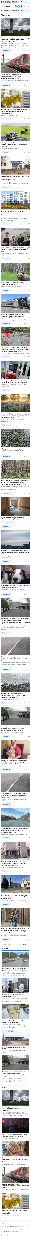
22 (3, 554)
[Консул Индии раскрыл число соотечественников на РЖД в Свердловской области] (15, 63)
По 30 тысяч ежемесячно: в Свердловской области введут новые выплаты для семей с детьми (15, 1159)
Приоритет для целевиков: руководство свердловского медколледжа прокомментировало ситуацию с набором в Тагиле (15, 1074)
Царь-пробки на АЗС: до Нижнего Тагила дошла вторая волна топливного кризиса (14, 969)
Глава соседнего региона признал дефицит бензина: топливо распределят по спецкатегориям (14, 1108)
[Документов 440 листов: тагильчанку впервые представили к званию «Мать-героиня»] (15, 884)
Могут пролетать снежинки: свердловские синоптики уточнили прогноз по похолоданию (14, 1212)
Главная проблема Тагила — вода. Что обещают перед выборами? (13, 1021)
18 (20, 351)
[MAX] (21, 6)
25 (8, 797)
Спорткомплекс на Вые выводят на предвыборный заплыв (12, 995)
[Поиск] (24, 6)
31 (3, 251)
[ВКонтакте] (18, 6)
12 (25, 519)
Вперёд (25, 944)
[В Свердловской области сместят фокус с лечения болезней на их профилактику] (15, 237)
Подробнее (15, 2)
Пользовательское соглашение (9, 1231)
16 (16, 284)
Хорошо (27, 2)
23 (10, 624)
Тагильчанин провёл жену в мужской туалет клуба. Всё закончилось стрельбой (15, 1135)
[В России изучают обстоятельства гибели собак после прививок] (15, 574)
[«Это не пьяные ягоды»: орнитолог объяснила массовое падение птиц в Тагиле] (15, 782)
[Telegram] (16, 6)
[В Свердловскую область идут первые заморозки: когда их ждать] (15, 438)
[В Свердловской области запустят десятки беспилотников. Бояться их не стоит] (15, 132)
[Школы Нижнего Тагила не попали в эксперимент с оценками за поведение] (15, 200)
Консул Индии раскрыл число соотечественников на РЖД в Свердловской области (15, 1185)
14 (15, 179)
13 (3, 660)
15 (25, 484)
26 (17, 764)
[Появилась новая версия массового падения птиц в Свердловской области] (15, 646)
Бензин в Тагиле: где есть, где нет (13, 10)
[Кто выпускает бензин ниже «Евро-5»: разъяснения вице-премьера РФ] (15, 370)
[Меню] (28, 6)
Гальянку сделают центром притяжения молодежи (14, 1047)
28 (26, 382)
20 (11, 318)
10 (3, 214)
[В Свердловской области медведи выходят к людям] (15, 272)
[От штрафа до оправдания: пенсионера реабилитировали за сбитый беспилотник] (15, 539)
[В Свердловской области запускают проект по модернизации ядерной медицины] (15, 303)
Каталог (3, 1223)
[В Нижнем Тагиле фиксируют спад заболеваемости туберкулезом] (15, 506)
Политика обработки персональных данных (13, 1229)
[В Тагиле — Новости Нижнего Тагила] (7, 6)
